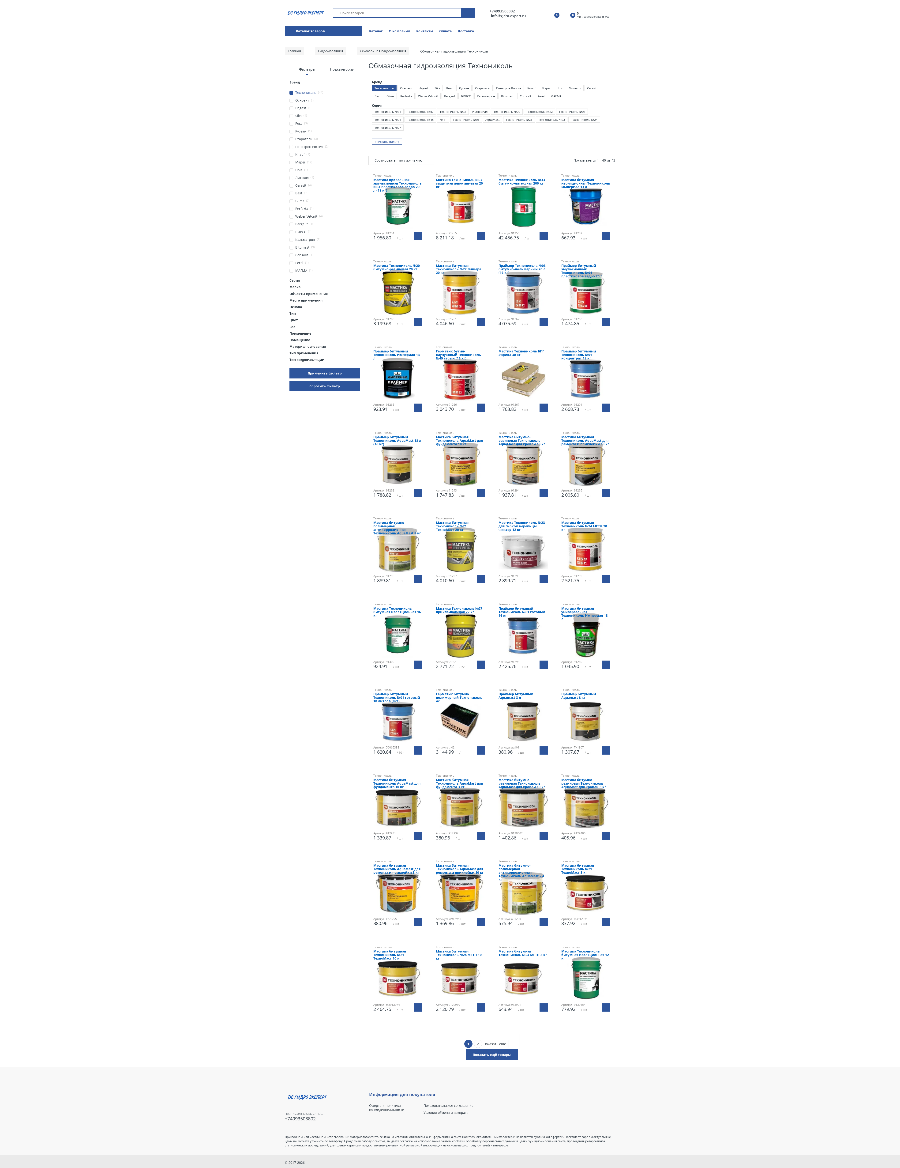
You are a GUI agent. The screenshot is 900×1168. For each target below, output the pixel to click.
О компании (399, 31)
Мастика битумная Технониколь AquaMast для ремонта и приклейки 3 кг (396, 869)
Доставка (466, 31)
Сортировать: (386, 160)
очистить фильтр (387, 142)
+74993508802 (502, 11)
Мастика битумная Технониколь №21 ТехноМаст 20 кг (452, 526)
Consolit (525, 96)
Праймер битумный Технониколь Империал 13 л (396, 354)
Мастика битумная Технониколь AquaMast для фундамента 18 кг (459, 440)
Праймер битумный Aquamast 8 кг (578, 696)
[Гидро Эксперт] (305, 12)
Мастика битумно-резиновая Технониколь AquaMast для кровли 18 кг (522, 440)
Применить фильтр (325, 373)
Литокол (575, 88)
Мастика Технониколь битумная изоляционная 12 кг (585, 954)
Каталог (376, 31)
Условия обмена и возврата (446, 1113)
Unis (559, 88)
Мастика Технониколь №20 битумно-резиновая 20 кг (396, 267)
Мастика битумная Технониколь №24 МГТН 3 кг (523, 953)
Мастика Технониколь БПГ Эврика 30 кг (521, 353)
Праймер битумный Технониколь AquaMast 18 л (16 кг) (397, 440)
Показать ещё (495, 1044)
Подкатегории (342, 69)
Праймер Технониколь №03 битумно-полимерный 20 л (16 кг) (522, 269)
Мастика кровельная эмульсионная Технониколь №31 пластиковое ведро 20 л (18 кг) (397, 185)
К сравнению (400, 1026)
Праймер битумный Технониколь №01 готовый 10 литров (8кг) (396, 697)
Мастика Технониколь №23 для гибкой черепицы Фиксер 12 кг (522, 526)
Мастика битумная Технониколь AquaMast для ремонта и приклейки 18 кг (585, 440)
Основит (406, 88)
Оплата (445, 31)
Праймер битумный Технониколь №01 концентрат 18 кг (578, 354)
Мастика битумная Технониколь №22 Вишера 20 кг (458, 269)
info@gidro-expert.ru (508, 15)
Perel (540, 96)
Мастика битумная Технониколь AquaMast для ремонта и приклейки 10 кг (460, 869)
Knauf (531, 88)
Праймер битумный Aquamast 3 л (516, 696)
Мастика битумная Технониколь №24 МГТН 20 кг (584, 526)
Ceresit (592, 88)
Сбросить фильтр (324, 386)
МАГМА (556, 96)
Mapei (546, 88)
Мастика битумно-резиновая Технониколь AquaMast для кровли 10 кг (522, 783)
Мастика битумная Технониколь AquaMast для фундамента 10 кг (396, 783)
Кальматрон (486, 96)
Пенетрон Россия (508, 88)
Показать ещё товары (492, 1054)
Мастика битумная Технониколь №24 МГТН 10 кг (459, 954)
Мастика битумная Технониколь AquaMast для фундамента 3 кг (459, 783)
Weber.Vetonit (428, 96)
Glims (390, 96)
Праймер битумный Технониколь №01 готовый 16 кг (522, 612)
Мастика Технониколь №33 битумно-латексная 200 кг (522, 181)
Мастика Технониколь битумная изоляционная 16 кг (397, 612)
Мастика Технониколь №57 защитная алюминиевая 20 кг (459, 183)
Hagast (423, 88)
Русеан (464, 88)
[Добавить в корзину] (418, 236)
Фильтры (307, 69)
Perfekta (406, 96)
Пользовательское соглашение (448, 1106)
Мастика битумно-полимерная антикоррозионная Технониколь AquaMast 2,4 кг (521, 873)
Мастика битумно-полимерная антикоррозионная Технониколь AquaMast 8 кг (397, 528)
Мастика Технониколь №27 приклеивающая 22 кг (459, 610)
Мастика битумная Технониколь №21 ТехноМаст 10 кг (389, 954)
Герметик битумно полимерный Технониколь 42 (459, 697)
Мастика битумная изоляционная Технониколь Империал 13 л (585, 183)
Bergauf (449, 96)
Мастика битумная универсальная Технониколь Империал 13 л (584, 614)
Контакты (424, 31)
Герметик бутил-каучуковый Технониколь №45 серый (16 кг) (458, 354)
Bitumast (507, 96)
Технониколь (384, 88)
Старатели (482, 88)
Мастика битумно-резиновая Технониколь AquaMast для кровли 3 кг (583, 783)
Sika (437, 88)
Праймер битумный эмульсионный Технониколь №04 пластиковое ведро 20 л (582, 271)
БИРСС (466, 96)
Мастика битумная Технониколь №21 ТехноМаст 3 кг (577, 869)
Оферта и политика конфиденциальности (386, 1108)
